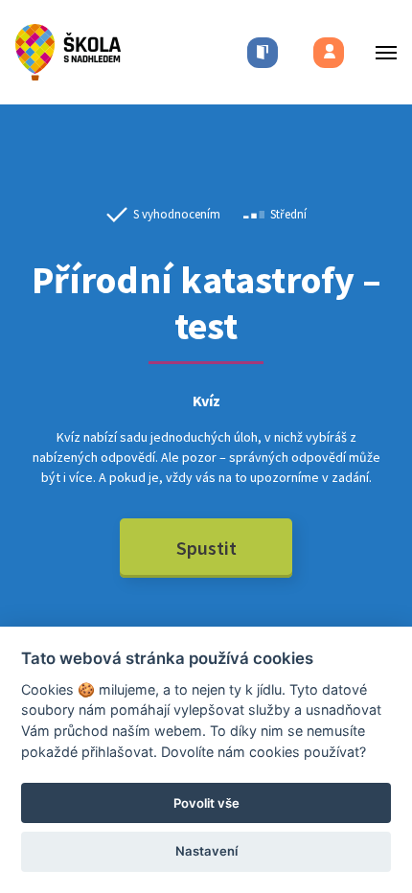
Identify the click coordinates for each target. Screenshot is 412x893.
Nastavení (206, 851)
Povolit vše (206, 803)
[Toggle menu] (380, 52)
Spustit (206, 548)
